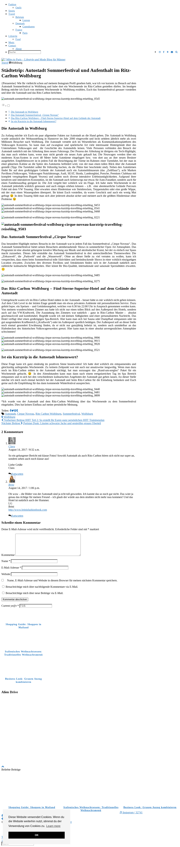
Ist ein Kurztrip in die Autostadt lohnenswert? (33, 121)
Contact (12, 45)
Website (5, 574)
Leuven (26, 20)
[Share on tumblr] (17, 410)
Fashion (12, 4)
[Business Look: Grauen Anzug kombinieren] (149, 788)
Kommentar (8, 554)
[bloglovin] (167, 52)
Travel (11, 14)
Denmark (20, 23)
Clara (11, 446)
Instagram (132, 812)
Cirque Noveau (25, 413)
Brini (11, 484)
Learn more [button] (53, 825)
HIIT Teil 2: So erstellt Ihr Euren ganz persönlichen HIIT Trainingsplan (53, 420)
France (18, 29)
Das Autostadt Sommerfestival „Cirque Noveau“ (35, 115)
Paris (24, 33)
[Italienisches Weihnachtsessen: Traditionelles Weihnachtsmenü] (90, 788)
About (18, 48)
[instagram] (160, 52)
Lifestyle (12, 36)
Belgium (19, 17)
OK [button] (36, 835)
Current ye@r (10, 605)
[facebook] (163, 52)
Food (18, 39)
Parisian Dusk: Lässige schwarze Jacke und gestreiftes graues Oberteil (51, 423)
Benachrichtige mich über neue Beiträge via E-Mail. (34, 593)
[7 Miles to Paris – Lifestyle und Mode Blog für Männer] (90, 59)
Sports (11, 10)
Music (11, 42)
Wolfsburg (87, 413)
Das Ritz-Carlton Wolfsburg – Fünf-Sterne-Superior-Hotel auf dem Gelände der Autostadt (56, 118)
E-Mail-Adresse (11, 567)
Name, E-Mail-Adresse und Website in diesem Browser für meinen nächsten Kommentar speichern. (62, 580)
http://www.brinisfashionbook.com (27, 509)
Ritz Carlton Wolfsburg (48, 413)
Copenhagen (28, 26)
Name (5, 561)
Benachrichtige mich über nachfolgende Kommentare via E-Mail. (42, 586)
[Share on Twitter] (12, 410)
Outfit (18, 7)
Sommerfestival (71, 413)
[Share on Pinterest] (15, 410)
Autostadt (10, 413)
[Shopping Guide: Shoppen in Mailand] (31, 788)
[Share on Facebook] (10, 410)
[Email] (172, 52)
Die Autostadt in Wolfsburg (24, 111)
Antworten (17, 473)
